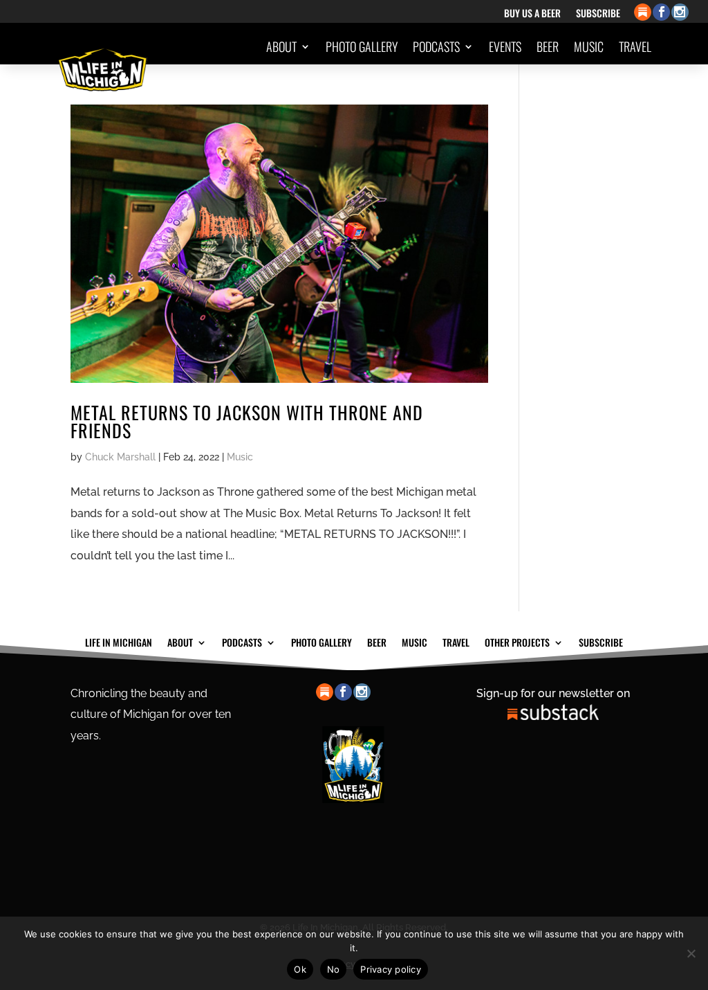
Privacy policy (390, 969)
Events (505, 46)
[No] (691, 953)
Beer (548, 46)
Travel (635, 46)
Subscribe (598, 14)
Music (589, 46)
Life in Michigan (118, 641)
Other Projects (599, 99)
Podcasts (436, 46)
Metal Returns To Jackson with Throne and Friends (247, 421)
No (333, 969)
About (281, 46)
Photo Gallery (362, 46)
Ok (300, 969)
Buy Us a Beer (532, 14)
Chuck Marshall (120, 456)
